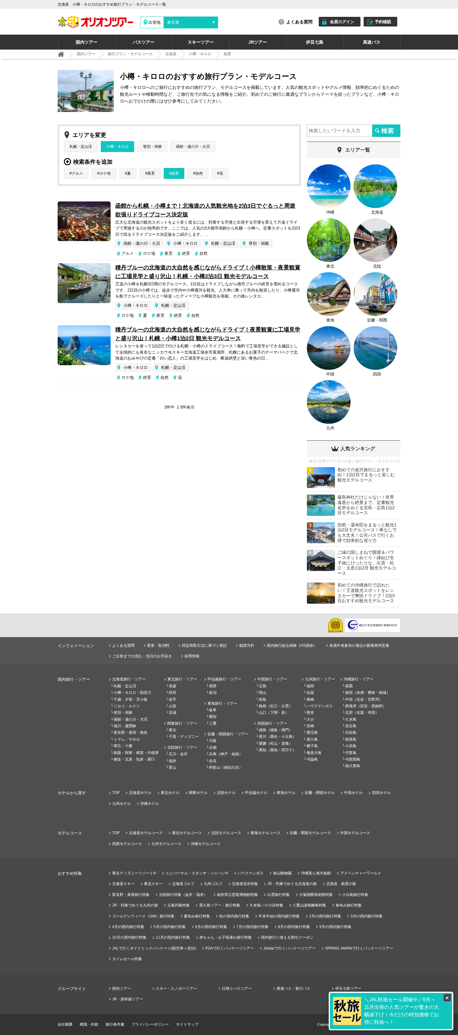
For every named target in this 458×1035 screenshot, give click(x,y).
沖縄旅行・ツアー (359, 679)
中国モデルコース (355, 833)
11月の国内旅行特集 (173, 937)
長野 (213, 686)
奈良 (213, 761)
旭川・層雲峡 (125, 726)
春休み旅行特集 (349, 905)
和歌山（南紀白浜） (226, 767)
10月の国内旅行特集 (129, 937)
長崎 (310, 699)
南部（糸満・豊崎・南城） (367, 692)
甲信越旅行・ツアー (224, 679)
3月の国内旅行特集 (367, 916)
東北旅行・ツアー (182, 679)
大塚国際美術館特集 (316, 894)
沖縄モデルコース (206, 844)
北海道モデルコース (146, 833)
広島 (262, 686)
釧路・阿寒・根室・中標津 (136, 753)
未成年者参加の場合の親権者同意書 (359, 645)
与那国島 (352, 759)
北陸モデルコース (226, 833)
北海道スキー (123, 884)
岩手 (172, 699)
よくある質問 (299, 21)
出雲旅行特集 (278, 894)
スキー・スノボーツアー (176, 988)
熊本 (310, 712)
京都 (213, 747)
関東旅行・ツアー (182, 723)
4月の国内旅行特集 (128, 927)
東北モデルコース (187, 833)
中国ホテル (353, 793)
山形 (172, 706)
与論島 (312, 759)
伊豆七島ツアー (348, 988)
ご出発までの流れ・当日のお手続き (142, 656)
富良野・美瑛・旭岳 (130, 732)
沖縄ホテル (149, 803)
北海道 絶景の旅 (341, 884)
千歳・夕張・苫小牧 (130, 699)
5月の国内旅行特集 (170, 927)
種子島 (312, 746)
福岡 (310, 686)
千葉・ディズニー (184, 736)
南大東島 (352, 766)
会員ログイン (342, 21)
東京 (172, 730)
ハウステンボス (320, 706)
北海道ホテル (140, 793)
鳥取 (262, 699)
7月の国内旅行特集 (252, 927)
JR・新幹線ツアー (127, 999)
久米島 (350, 719)
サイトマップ (187, 1024)
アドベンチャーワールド (360, 873)
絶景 (175, 173)
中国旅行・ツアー (272, 679)
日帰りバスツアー (237, 988)
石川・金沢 (178, 754)
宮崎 (310, 726)
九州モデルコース (166, 844)
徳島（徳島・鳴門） (276, 730)
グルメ (77, 173)
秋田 (172, 692)
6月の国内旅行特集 (211, 927)
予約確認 (383, 21)
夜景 (151, 173)
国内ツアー (87, 42)
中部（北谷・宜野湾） (364, 699)
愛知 (213, 716)
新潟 (213, 692)
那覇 (349, 686)
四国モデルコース (127, 844)
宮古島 (350, 726)
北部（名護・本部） (362, 712)
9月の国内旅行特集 (335, 927)
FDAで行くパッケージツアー (229, 948)
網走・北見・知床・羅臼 (134, 759)
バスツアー (144, 42)
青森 (172, 686)
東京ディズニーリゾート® (134, 873)
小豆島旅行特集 (355, 894)
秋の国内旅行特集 (234, 916)
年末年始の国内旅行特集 (279, 916)
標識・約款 (89, 1024)
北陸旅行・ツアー (182, 747)
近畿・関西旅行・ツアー (228, 734)
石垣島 (350, 732)
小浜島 (350, 746)
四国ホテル (381, 793)
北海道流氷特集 (245, 884)
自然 (199, 173)
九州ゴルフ (213, 884)
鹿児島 (312, 732)
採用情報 (191, 656)
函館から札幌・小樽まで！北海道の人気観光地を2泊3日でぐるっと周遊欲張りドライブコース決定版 (205, 210)
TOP (116, 793)
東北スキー (153, 884)
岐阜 (213, 710)
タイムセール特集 (127, 959)
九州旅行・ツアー (320, 679)
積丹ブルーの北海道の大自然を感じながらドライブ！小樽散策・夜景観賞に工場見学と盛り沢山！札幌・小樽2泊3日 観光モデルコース (207, 271)
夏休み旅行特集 (197, 916)
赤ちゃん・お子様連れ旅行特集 (225, 937)
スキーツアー (201, 42)
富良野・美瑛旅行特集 (131, 894)
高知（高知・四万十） (277, 750)
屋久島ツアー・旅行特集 (219, 905)
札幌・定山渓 (80, 146)
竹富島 (350, 753)
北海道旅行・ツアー (129, 679)
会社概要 (65, 1024)
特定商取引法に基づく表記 (204, 645)
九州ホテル (121, 803)
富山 (172, 767)
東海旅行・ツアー (222, 703)
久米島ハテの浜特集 (266, 905)
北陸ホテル (226, 793)
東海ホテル (286, 793)
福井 (172, 761)
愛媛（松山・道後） (276, 743)
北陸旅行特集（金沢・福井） (183, 894)
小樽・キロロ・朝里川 (132, 692)
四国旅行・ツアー (272, 723)
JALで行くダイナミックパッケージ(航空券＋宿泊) (154, 948)
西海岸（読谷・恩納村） (365, 706)
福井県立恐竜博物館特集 (237, 894)
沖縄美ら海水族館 (316, 873)
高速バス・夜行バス (293, 988)
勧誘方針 (246, 645)
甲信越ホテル (256, 793)
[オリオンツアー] (61, 54)
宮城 (172, 712)
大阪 (213, 740)
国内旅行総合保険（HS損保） (292, 645)
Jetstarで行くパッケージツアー (289, 948)
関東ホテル (198, 793)
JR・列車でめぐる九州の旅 (135, 905)
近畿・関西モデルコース (310, 833)
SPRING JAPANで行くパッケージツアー (359, 948)
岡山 (262, 692)
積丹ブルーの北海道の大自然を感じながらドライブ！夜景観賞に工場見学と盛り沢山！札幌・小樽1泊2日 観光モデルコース (207, 333)
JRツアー (257, 42)
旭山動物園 (282, 873)
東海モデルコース (265, 833)
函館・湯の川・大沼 (193, 146)
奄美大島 (314, 753)
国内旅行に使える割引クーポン (287, 937)
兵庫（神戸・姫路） (226, 754)
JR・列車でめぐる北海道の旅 (292, 884)
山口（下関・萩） (274, 712)
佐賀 (310, 692)
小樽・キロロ (117, 146)
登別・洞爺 (152, 146)
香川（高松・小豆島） (277, 736)
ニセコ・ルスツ (127, 706)
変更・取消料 (158, 645)
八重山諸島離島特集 (309, 905)
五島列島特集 (178, 905)
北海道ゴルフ (183, 884)
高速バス (371, 42)
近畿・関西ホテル (320, 793)
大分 (310, 719)
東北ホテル (170, 793)
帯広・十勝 (123, 746)
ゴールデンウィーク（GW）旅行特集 (143, 916)
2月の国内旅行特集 (325, 916)
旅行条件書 (115, 1024)
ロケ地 (105, 173)
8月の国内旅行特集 (294, 927)
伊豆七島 (314, 42)
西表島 (350, 739)
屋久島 (312, 739)
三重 (213, 723)
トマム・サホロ (127, 739)
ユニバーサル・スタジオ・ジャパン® (196, 873)
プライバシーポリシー (150, 1024)
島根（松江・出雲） (276, 706)
